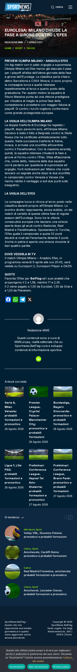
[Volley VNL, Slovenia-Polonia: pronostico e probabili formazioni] (12, 533)
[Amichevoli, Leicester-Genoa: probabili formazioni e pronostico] (12, 591)
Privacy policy (61, 666)
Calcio (27, 548)
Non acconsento (38, 666)
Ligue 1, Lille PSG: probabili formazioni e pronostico (13, 473)
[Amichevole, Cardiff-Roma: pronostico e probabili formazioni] (12, 552)
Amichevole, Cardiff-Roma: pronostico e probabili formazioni (45, 554)
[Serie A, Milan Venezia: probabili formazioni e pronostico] (14, 391)
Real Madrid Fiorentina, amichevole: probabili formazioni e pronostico (47, 573)
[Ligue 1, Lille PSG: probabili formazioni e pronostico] (14, 454)
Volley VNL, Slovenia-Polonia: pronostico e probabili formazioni (45, 534)
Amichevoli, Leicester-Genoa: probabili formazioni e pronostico (45, 592)
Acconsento (17, 666)
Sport (39, 529)
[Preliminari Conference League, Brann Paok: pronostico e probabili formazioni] (62, 454)
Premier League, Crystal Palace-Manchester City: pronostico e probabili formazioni (38, 420)
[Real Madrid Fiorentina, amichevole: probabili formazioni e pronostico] (12, 571)
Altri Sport (29, 529)
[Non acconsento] (72, 659)
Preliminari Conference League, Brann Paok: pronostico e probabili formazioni (62, 478)
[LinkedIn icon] (38, 359)
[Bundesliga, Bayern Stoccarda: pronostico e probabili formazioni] (62, 391)
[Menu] (70, 7)
